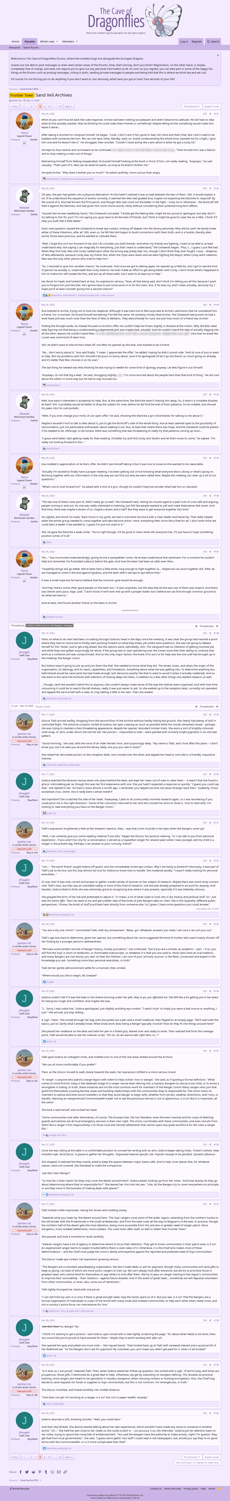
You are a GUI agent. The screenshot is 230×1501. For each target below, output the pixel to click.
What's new (47, 41)
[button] (57, 41)
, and (69, 179)
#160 (216, 1413)
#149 (216, 714)
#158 (216, 1320)
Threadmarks (17, 625)
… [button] (27, 106)
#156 (216, 1144)
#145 (216, 457)
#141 (216, 113)
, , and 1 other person (82, 295)
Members (68, 41)
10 (49, 106)
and (58, 698)
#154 (216, 991)
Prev (15, 106)
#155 (216, 1050)
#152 (216, 860)
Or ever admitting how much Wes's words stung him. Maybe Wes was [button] (143, 333)
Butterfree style (20, 1488)
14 (60, 106)
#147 (216, 551)
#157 (216, 1204)
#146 (216, 495)
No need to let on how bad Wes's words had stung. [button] (143, 150)
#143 (216, 304)
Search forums (31, 47)
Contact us (156, 1488)
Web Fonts (112, 1498)
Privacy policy (191, 1488)
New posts (14, 47)
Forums (30, 41)
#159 (216, 1364)
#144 (216, 394)
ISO (205, 113)
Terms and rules (172, 1488)
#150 (216, 774)
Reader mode (43, 706)
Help (203, 1488)
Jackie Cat (17, 100)
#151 (216, 822)
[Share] (210, 114)
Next (67, 106)
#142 (216, 188)
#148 (216, 633)
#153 (216, 924)
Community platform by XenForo (115, 1495)
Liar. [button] (120, 375)
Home (15, 41)
